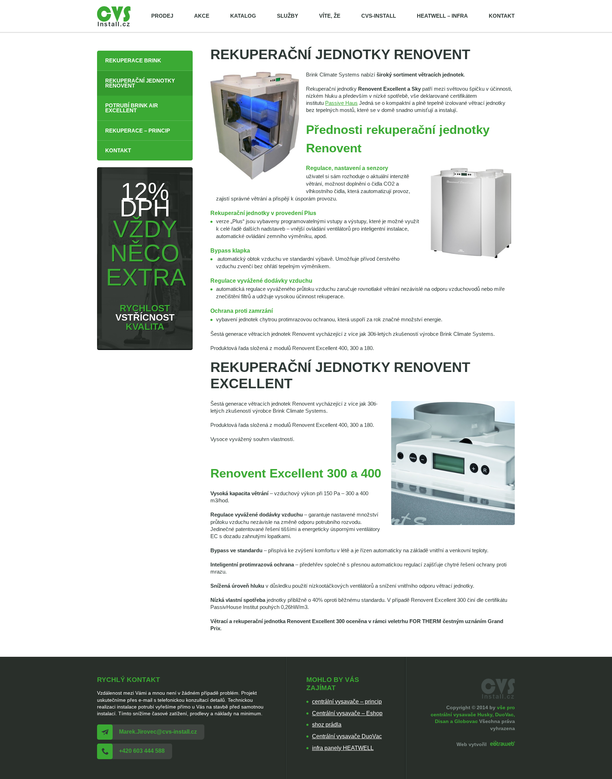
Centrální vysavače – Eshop (347, 713)
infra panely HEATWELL (343, 748)
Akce (201, 16)
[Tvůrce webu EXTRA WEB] (501, 744)
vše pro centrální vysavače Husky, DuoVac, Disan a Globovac (473, 714)
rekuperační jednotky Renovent (140, 83)
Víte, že (329, 16)
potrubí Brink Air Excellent (131, 108)
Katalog (243, 16)
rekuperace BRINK (133, 60)
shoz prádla (326, 725)
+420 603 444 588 (142, 751)
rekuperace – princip (137, 131)
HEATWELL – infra (442, 16)
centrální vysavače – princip (347, 702)
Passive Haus (341, 103)
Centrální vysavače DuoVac (347, 736)
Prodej (162, 16)
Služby (287, 16)
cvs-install (378, 16)
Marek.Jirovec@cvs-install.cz (158, 732)
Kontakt (502, 16)
